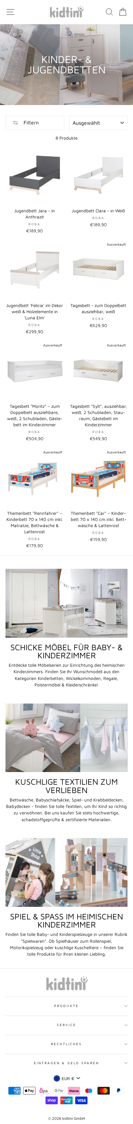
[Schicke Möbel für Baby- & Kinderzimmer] (66, 603)
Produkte (66, 1006)
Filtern (30, 122)
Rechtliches (66, 1044)
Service (66, 1025)
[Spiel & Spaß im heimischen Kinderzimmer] (66, 872)
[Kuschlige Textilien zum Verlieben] (66, 738)
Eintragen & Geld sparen (66, 1063)
